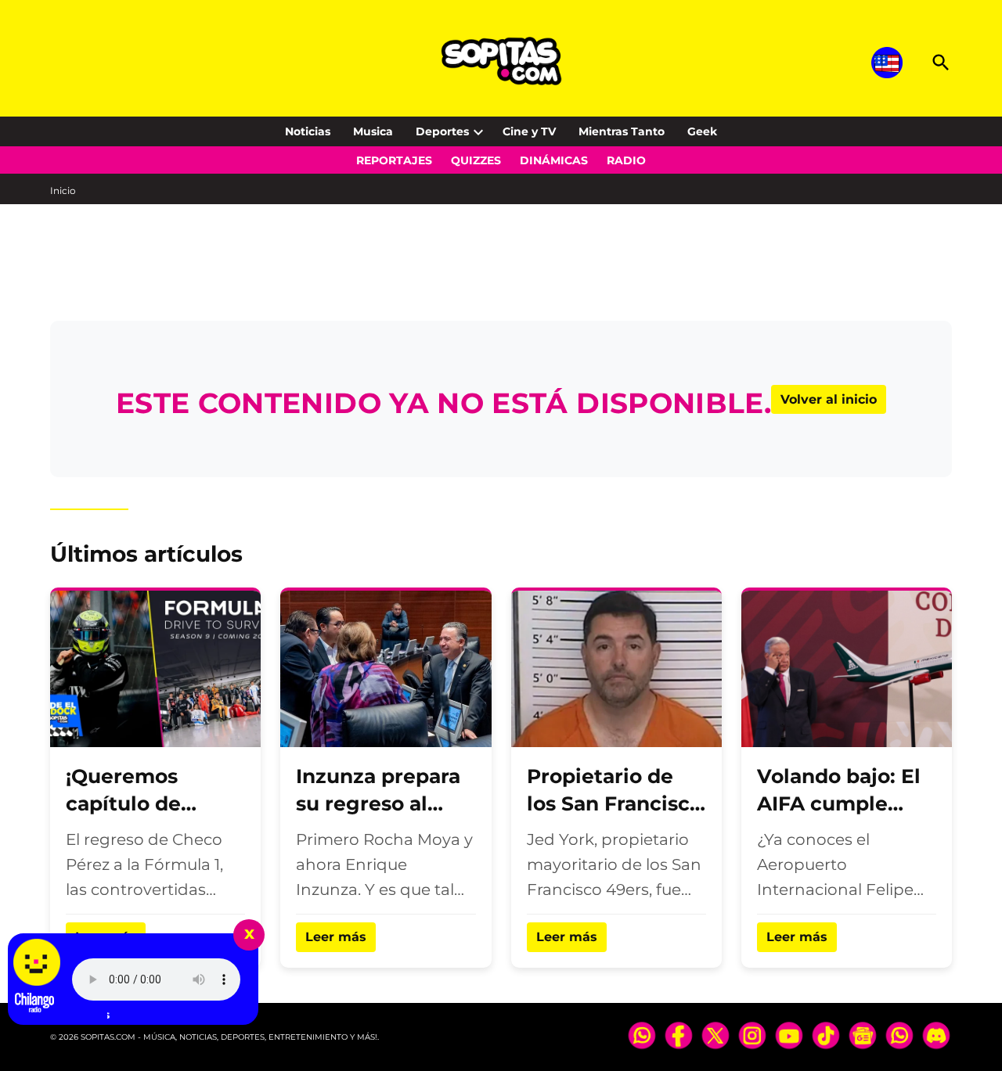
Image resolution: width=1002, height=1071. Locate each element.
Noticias (307, 131)
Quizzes (476, 160)
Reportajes (394, 160)
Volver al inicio (828, 399)
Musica (373, 131)
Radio (626, 160)
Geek (702, 131)
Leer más (335, 936)
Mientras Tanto (621, 131)
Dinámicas (554, 160)
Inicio (63, 190)
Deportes (442, 131)
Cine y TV (529, 131)
